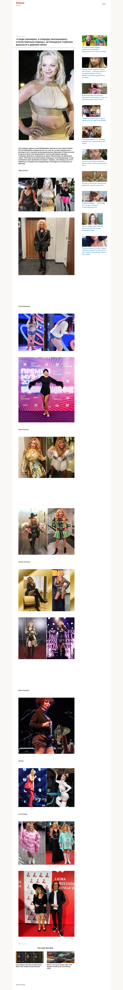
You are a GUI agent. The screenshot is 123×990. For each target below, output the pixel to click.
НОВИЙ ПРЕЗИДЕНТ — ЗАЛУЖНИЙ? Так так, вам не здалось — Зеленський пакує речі (93, 205)
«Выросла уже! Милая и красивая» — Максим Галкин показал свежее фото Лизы (94, 163)
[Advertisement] (61, 23)
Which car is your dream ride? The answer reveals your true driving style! (59, 966)
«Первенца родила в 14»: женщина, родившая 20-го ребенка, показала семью (93, 141)
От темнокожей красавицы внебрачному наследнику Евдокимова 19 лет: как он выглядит (94, 49)
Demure (20, 3)
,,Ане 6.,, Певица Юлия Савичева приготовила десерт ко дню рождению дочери (92, 228)
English (104, 4)
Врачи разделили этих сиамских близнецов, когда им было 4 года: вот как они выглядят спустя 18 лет (94, 97)
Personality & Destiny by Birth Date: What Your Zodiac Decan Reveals (29, 965)
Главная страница (20, 36)
